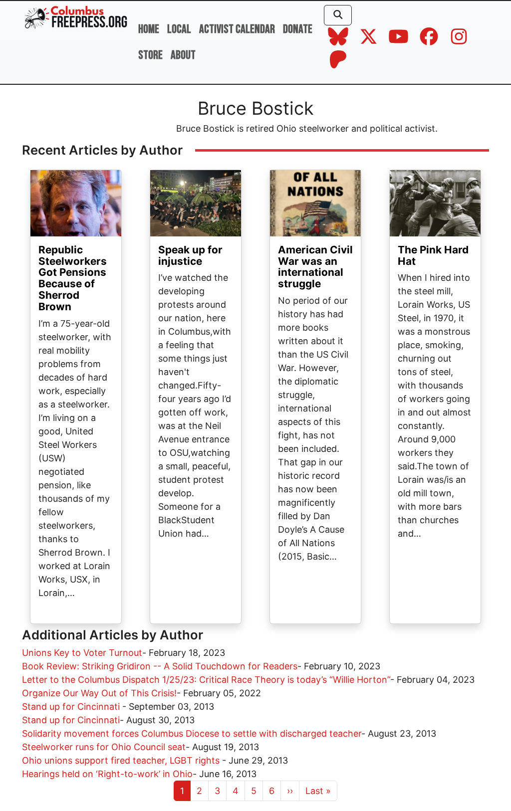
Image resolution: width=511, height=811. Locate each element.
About (183, 55)
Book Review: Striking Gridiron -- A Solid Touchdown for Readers (159, 666)
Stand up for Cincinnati (72, 706)
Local (179, 29)
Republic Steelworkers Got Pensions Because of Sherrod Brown (72, 278)
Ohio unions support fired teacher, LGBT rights (122, 760)
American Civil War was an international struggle (315, 266)
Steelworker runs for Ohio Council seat (104, 747)
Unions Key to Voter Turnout (82, 652)
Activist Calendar (237, 29)
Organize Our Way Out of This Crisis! (99, 693)
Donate (297, 29)
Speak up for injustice (190, 255)
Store (150, 55)
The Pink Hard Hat (433, 255)
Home (148, 29)
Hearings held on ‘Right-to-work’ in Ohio (107, 774)
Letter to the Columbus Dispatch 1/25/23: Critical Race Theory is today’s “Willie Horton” (206, 679)
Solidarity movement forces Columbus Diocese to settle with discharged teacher (191, 733)
